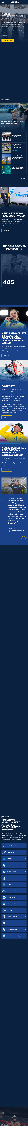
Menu (2, 2)
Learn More (6, 355)
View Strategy (7, 40)
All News (23, 178)
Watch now (6, 230)
